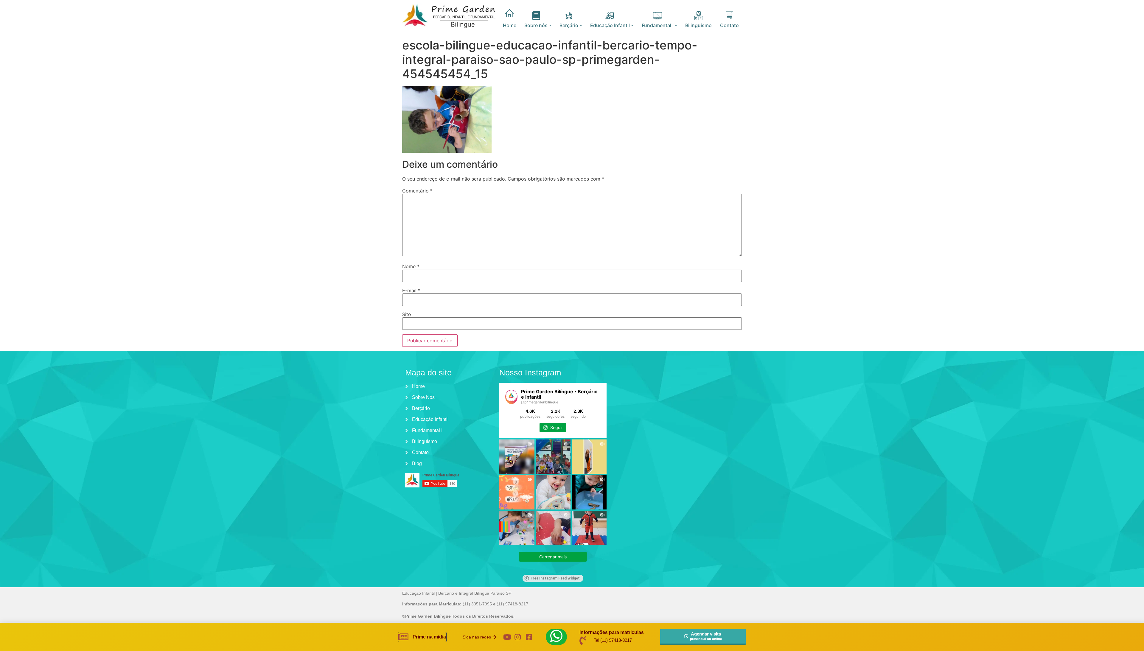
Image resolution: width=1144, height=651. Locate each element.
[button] (479, 637)
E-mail (411, 290)
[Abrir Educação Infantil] (632, 25)
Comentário (417, 190)
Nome (410, 266)
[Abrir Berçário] (581, 25)
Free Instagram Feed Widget (555, 578)
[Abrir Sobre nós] (550, 25)
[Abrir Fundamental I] (676, 25)
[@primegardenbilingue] (511, 397)
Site (406, 314)
